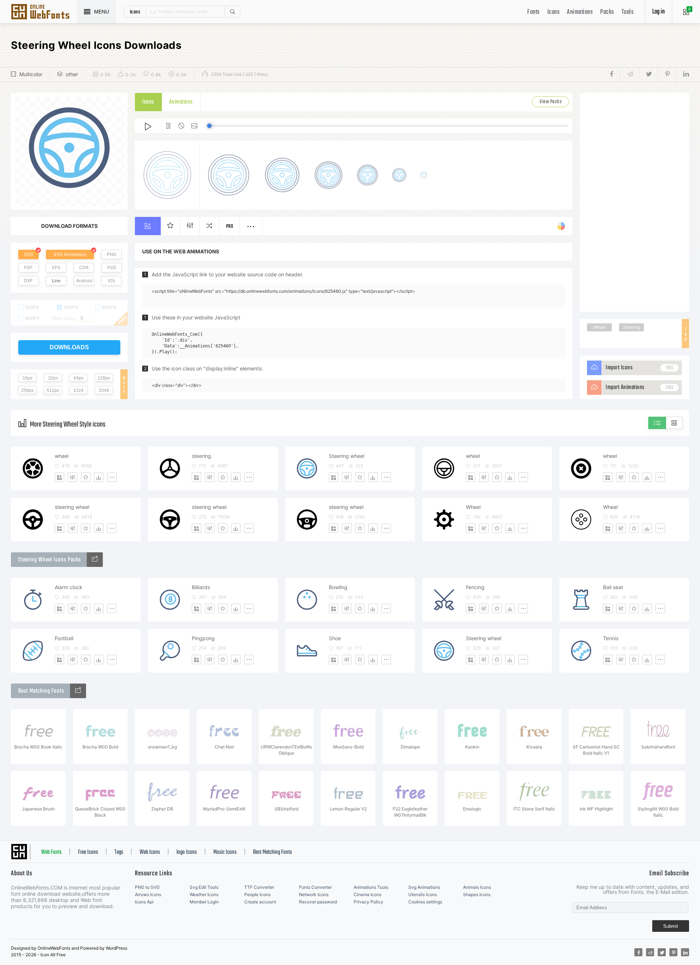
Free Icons (88, 852)
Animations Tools (371, 887)
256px (27, 390)
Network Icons (313, 894)
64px (78, 378)
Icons (553, 12)
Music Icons (225, 852)
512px (53, 390)
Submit (670, 926)
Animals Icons (477, 887)
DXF (28, 280)
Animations (580, 12)
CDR (84, 267)
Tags (118, 852)
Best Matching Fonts (272, 852)
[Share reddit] (629, 74)
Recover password (318, 901)
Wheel (599, 327)
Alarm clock (68, 587)
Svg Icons (44, 12)
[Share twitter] (648, 74)
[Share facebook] (613, 74)
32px (53, 378)
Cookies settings (425, 901)
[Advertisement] (634, 202)
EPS (56, 267)
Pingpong (203, 638)
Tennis (610, 638)
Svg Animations (424, 887)
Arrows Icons (148, 894)
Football (64, 638)
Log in (658, 12)
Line (56, 280)
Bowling (338, 587)
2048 (104, 390)
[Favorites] (85, 477)
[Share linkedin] (682, 74)
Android (84, 280)
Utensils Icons (422, 894)
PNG (111, 254)
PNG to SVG (147, 887)
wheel (62, 456)
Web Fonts (51, 852)
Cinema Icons (367, 894)
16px (27, 378)
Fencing (475, 587)
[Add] (59, 477)
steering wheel (72, 507)
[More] (112, 477)
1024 (78, 390)
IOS (111, 280)
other (72, 74)
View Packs (550, 102)
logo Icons (186, 852)
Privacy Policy (368, 901)
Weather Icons (204, 894)
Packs (607, 12)
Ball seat (613, 587)
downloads (69, 347)
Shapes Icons (476, 894)
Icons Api (144, 901)
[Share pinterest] (666, 74)
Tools (628, 12)
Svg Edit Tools (204, 887)
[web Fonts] (78, 691)
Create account (260, 901)
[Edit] (72, 477)
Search (232, 11)
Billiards (201, 587)
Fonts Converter (315, 887)
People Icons (257, 894)
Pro (229, 226)
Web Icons (150, 852)
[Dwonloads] (99, 477)
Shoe (335, 638)
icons (135, 11)
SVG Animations (70, 254)
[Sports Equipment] (95, 559)
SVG (28, 254)
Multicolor (30, 74)
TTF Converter (259, 887)
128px (104, 378)
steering (201, 456)
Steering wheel (346, 456)
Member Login (204, 901)
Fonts (533, 12)
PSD (111, 267)
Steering (631, 327)
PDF (28, 267)
